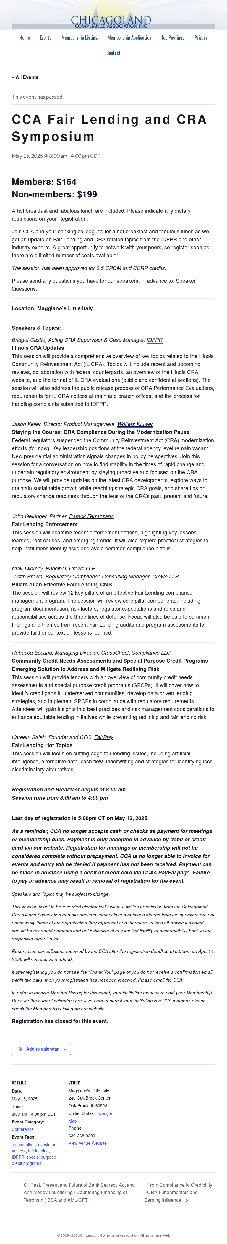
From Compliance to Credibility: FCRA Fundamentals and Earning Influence (178, 1192)
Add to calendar (42, 1048)
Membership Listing (79, 37)
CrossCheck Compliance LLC (136, 652)
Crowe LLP (82, 568)
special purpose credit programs (34, 1160)
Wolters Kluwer (135, 423)
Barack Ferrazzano (91, 516)
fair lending (38, 1151)
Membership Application (129, 37)
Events (45, 37)
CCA (177, 980)
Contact (113, 52)
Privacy (200, 37)
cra (23, 1151)
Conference (23, 1129)
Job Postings (172, 37)
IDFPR (155, 339)
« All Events (25, 77)
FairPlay (103, 737)
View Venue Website (88, 1143)
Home (25, 37)
